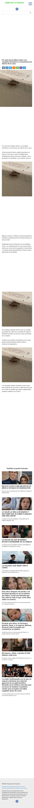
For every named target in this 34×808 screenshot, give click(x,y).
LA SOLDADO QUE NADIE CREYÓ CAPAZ (15, 567)
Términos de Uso (19, 786)
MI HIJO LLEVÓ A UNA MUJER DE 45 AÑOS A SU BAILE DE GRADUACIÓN (16, 487)
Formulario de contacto (20, 788)
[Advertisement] (17, 36)
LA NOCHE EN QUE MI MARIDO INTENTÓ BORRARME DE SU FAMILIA (17, 541)
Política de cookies (7, 788)
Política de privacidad (8, 786)
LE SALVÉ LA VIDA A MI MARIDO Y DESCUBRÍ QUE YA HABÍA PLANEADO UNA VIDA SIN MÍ (17, 514)
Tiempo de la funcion (14, 3)
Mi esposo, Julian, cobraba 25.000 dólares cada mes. (16, 654)
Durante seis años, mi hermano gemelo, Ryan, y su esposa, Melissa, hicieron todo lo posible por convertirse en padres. (17, 626)
